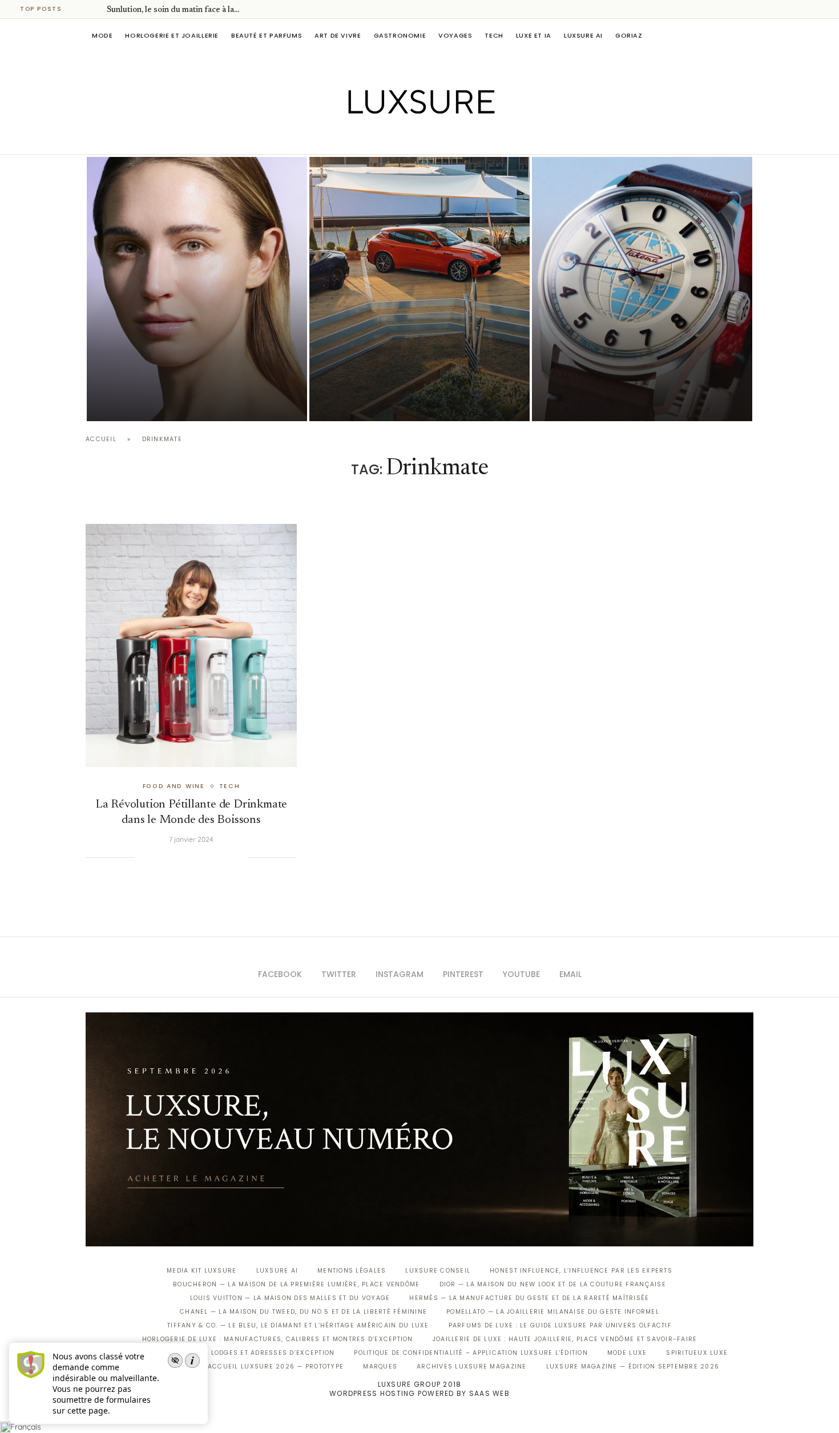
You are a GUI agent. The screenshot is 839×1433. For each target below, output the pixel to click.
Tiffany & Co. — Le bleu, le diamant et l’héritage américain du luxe (298, 1325)
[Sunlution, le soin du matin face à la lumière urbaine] (197, 289)
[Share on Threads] (216, 857)
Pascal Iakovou (145, 401)
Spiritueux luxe (697, 1353)
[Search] (747, 35)
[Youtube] (444, 138)
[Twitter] (396, 138)
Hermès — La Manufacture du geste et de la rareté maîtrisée (529, 1298)
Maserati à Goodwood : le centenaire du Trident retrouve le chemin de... (413, 370)
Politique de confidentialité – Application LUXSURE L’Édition (471, 1353)
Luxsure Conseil (437, 1270)
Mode (102, 35)
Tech (494, 35)
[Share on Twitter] (169, 857)
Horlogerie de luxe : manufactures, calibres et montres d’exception (277, 1339)
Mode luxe (627, 1353)
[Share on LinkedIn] (192, 857)
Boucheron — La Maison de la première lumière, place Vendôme (296, 1284)
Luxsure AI (583, 35)
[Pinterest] (428, 138)
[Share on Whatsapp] (204, 857)
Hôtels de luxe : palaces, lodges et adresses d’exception (223, 1353)
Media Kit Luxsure (201, 1270)
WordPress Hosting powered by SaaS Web (419, 1393)
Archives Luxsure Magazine (472, 1366)
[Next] (96, 9)
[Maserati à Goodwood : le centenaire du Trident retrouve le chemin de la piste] (419, 289)
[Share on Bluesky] (227, 857)
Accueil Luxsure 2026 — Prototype (276, 1366)
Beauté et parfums (266, 35)
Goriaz (629, 35)
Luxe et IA (533, 35)
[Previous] (81, 9)
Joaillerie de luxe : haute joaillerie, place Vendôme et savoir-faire (565, 1339)
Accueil (101, 439)
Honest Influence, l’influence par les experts (581, 1270)
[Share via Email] (238, 857)
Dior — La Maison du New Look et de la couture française (552, 1284)
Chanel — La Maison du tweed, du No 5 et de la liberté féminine (303, 1311)
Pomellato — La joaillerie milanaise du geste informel (552, 1311)
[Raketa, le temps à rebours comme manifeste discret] (642, 289)
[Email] (460, 138)
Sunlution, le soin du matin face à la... (173, 10)
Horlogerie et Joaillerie (172, 35)
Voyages (455, 35)
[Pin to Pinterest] (181, 857)
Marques (380, 1366)
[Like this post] (143, 857)
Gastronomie (400, 35)
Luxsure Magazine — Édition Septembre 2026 (633, 1366)
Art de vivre (337, 35)
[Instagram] (412, 138)
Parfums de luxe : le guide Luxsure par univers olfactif (560, 1325)
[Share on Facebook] (157, 857)
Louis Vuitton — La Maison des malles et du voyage (290, 1298)
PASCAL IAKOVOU (367, 401)
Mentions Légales (351, 1270)
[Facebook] (380, 138)
